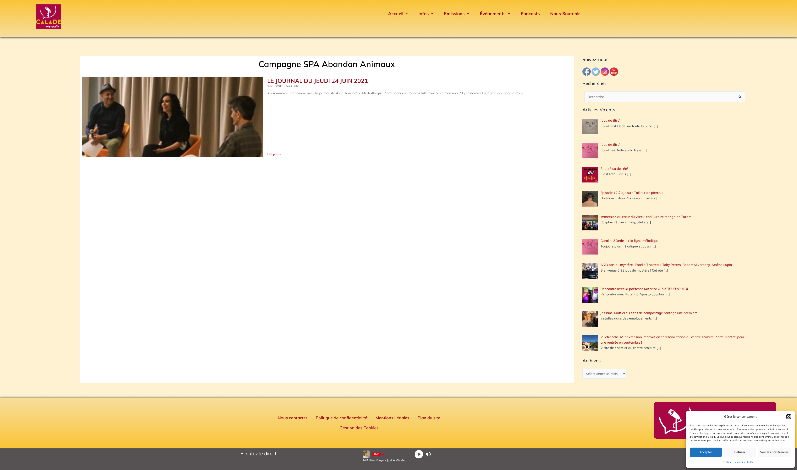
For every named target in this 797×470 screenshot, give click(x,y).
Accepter (705, 452)
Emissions (454, 13)
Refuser (739, 452)
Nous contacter (292, 417)
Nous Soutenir (565, 13)
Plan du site (429, 417)
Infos (423, 13)
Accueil (395, 13)
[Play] (419, 454)
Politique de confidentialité (738, 462)
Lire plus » (274, 154)
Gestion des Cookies (359, 427)
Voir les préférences (774, 452)
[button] (789, 417)
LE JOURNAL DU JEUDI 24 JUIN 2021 (317, 80)
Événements (493, 13)
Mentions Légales (392, 417)
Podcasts (530, 13)
